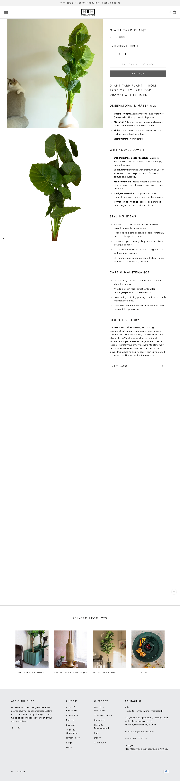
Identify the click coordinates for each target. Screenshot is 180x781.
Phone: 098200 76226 (136, 738)
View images (120, 366)
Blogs (69, 742)
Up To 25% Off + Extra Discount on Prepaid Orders (89, 3)
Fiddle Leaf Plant (104, 672)
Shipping (70, 724)
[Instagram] (19, 728)
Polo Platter (139, 672)
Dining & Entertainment (101, 726)
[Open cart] (174, 12)
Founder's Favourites (99, 709)
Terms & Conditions (71, 731)
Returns (70, 720)
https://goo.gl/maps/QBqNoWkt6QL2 (149, 748)
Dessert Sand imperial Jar (70, 672)
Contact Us (72, 715)
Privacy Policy (73, 737)
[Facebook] (12, 728)
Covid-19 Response (71, 709)
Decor (97, 737)
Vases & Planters (103, 715)
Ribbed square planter (29, 672)
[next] (171, 651)
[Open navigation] (6, 12)
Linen (96, 732)
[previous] (9, 651)
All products (100, 742)
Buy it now (138, 73)
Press (69, 747)
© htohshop (18, 772)
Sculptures (99, 720)
